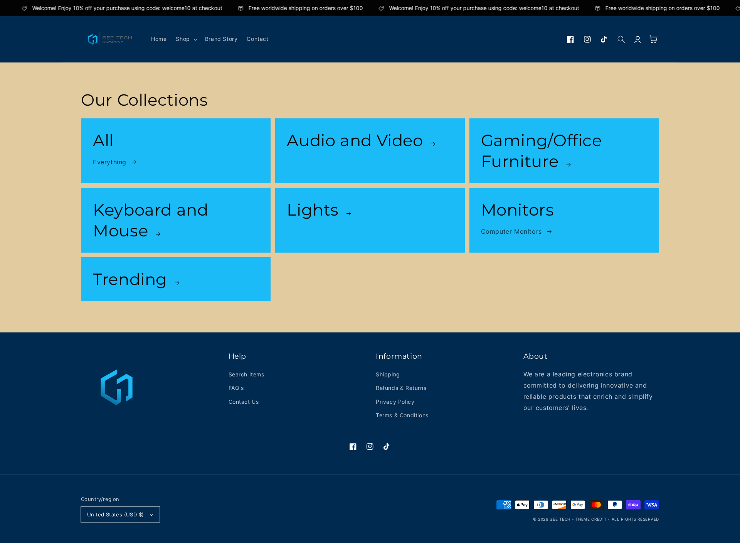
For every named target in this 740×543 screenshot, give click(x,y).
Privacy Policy (395, 401)
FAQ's (236, 387)
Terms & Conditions (402, 415)
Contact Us (244, 401)
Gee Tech (560, 519)
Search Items (246, 374)
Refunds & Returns (401, 387)
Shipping (388, 374)
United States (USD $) (115, 514)
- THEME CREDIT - (592, 519)
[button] (185, 39)
